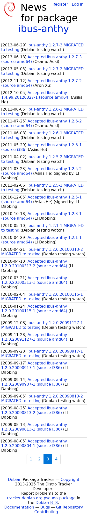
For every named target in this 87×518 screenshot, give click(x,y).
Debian (15, 479)
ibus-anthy (43, 28)
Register (60, 4)
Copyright (70, 479)
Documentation (19, 507)
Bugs (45, 507)
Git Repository (69, 507)
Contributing (46, 511)
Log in (77, 4)
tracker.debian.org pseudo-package (41, 498)
